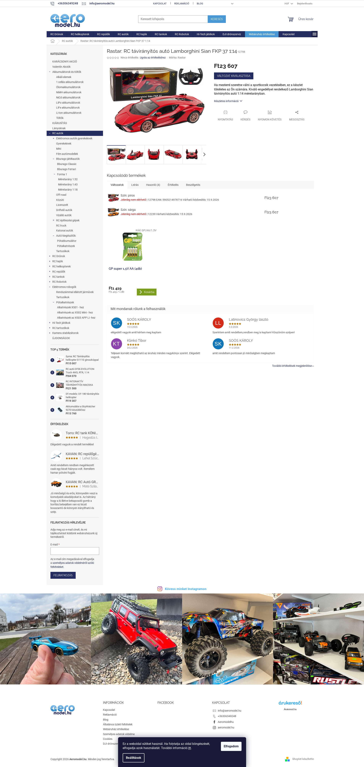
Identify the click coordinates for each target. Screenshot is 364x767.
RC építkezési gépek (67, 220)
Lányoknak (59, 128)
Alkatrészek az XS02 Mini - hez (75, 312)
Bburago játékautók (68, 158)
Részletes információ (226, 101)
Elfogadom (231, 746)
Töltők (59, 117)
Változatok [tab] (117, 184)
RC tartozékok (60, 328)
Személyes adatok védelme (119, 734)
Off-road (61, 194)
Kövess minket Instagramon (186, 589)
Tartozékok (62, 251)
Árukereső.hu (290, 709)
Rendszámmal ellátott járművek (75, 292)
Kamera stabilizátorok (65, 332)
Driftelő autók (64, 210)
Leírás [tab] (135, 184)
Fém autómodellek (67, 153)
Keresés (217, 19)
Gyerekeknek (63, 143)
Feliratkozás (63, 575)
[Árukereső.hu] (290, 704)
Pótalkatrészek (66, 246)
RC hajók (57, 261)
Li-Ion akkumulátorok (68, 112)
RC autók (57, 133)
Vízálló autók (63, 215)
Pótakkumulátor (66, 240)
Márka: (177, 57)
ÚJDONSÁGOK (61, 338)
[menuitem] (57, 34)
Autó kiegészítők (66, 235)
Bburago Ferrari (66, 169)
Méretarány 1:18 (68, 189)
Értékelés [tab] (173, 184)
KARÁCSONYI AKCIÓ (64, 61)
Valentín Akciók (61, 66)
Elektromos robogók (64, 286)
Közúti (60, 199)
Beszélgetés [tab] (193, 184)
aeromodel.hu (226, 727)
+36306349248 (227, 716)
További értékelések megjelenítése (292, 365)
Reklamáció (181, 3)
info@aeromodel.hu (229, 710)
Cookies (107, 738)
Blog (200, 3)
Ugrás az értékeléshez (153, 57)
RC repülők (58, 271)
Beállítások (133, 758)
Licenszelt (62, 204)
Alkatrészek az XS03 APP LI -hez (76, 317)
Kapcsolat (160, 3)
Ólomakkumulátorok (68, 87)
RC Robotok (59, 281)
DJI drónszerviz (112, 743)
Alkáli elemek (63, 77)
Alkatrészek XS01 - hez (70, 307)
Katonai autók (64, 230)
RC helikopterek (61, 266)
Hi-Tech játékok (61, 322)
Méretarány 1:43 (68, 184)
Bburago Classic (66, 164)
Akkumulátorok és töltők (66, 71)
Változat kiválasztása (233, 75)
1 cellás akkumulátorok (70, 82)
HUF (287, 3)
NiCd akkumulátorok (68, 97)
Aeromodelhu (226, 721)
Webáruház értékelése (116, 729)
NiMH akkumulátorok (68, 92)
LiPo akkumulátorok (68, 102)
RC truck (61, 225)
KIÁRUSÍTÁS (59, 123)
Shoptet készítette (303, 759)
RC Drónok (58, 256)
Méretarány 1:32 (68, 179)
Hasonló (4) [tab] (153, 184)
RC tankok (58, 276)
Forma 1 (62, 174)
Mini (58, 148)
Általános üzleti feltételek (117, 724)
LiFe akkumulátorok (68, 107)
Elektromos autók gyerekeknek (74, 138)
